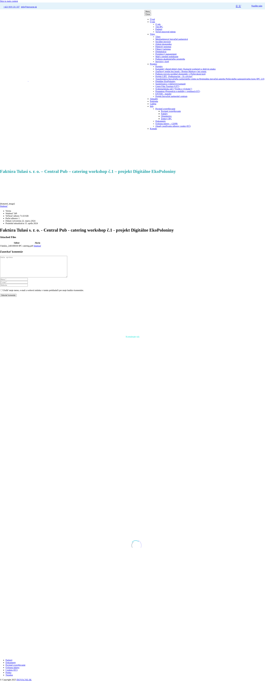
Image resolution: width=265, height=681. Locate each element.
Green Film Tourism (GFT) (167, 86)
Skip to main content (9, 1)
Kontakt (153, 128)
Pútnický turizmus (163, 46)
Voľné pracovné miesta (165, 32)
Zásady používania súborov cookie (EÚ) (173, 126)
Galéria (153, 104)
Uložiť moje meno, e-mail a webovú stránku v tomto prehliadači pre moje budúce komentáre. (43, 290)
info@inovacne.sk (148, 392)
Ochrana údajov (12, 667)
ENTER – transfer (163, 94)
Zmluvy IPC (166, 119)
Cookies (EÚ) (12, 670)
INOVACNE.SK (24, 680)
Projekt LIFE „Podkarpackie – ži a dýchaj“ (174, 76)
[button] (238, 6)
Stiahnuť (4, 206)
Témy (152, 34)
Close (147, 14)
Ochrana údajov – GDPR (166, 123)
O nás (152, 22)
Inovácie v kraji (162, 61)
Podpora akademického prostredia (170, 59)
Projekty (153, 64)
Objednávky (166, 116)
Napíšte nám (256, 6)
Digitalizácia (160, 51)
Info (151, 106)
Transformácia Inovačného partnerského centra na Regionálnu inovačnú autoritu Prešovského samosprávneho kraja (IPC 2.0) (209, 79)
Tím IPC (159, 27)
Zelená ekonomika (163, 44)
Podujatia (154, 101)
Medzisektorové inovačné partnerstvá (171, 39)
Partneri (158, 29)
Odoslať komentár (8, 295)
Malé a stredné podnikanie (166, 56)
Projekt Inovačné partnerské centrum (171, 96)
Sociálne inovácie (163, 41)
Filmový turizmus (163, 49)
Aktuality (154, 99)
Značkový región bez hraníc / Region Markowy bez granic (180, 71)
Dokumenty (160, 121)
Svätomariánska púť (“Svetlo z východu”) (173, 89)
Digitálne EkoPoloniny (165, 81)
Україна (9, 675)
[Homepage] (24, 80)
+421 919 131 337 (125, 392)
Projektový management (166, 54)
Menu (147, 11)
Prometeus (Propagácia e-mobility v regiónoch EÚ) (177, 91)
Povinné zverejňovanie (165, 109)
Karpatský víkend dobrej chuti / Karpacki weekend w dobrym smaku (185, 69)
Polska (8, 672)
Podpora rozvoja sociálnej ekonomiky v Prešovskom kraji (180, 74)
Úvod (152, 19)
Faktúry (164, 114)
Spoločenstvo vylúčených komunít (170, 84)
